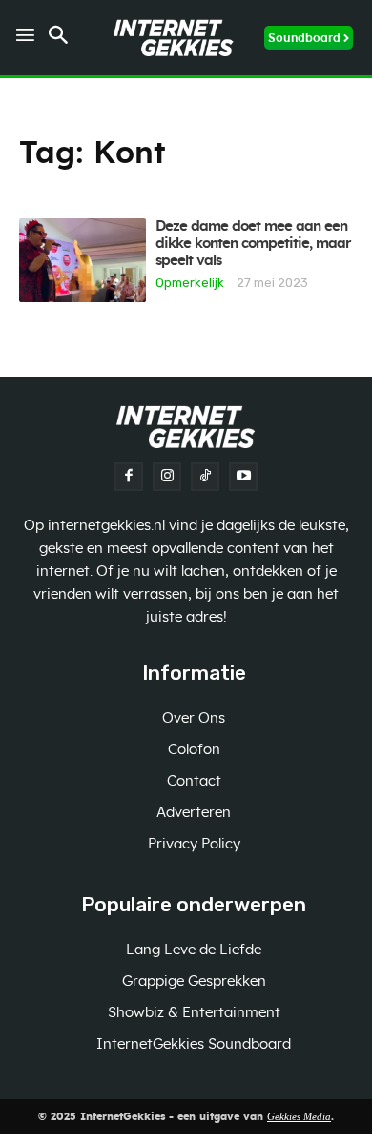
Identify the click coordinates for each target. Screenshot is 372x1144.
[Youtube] (243, 476)
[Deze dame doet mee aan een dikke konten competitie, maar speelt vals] (82, 260)
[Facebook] (128, 476)
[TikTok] (205, 476)
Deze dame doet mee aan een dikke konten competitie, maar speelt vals (252, 243)
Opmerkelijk (189, 282)
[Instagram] (167, 476)
